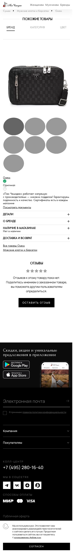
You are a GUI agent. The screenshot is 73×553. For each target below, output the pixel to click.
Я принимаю (37, 412)
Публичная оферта (16, 516)
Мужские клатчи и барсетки (33, 10)
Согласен (36, 546)
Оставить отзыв (36, 302)
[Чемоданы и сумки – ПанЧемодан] (12, 4)
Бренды (65, 5)
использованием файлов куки (27, 537)
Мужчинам (52, 5)
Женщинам (37, 5)
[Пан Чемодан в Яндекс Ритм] (37, 485)
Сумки (6, 10)
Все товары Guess (14, 245)
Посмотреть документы (17, 207)
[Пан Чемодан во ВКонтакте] (17, 485)
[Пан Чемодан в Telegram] (6, 485)
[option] (36, 80)
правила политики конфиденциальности (44, 412)
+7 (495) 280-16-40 (23, 467)
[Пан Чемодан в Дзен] (27, 485)
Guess (58, 10)
